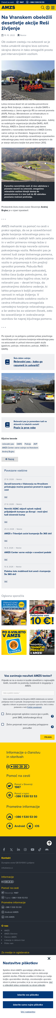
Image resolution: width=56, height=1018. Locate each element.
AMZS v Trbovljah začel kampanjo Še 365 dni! (28, 533)
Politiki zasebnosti (34, 707)
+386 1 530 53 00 (13, 907)
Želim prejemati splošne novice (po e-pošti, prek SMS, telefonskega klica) (27, 715)
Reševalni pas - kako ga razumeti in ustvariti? (28, 363)
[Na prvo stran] (11, 7)
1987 (16, 893)
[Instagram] (25, 849)
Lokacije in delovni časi (14, 940)
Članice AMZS (10, 937)
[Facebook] (4, 849)
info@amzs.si (7, 867)
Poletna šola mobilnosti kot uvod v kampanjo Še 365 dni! (27, 572)
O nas (4, 926)
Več (5, 497)
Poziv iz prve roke (25, 428)
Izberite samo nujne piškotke (28, 1004)
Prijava (48, 737)
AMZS (6, 930)
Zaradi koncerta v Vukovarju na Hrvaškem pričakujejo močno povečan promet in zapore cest (27, 486)
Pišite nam (8, 943)
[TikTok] (40, 849)
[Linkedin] (18, 849)
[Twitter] (11, 849)
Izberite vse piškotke (28, 994)
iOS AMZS (9, 917)
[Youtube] (32, 849)
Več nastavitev (28, 1011)
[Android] (47, 849)
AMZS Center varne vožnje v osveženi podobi (27, 552)
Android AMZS (11, 912)
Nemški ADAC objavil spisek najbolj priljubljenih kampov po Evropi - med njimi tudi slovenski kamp (26, 511)
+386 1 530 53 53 (19, 898)
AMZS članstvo (10, 933)
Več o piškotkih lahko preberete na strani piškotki (28, 984)
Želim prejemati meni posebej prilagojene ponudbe (27, 726)
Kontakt (5, 858)
